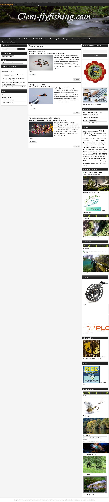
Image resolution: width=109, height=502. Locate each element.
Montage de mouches (68, 39)
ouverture (85, 149)
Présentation (12, 39)
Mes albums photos (55, 39)
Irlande (88, 142)
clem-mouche (96, 133)
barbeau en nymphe (87, 131)
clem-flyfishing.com (6, 5)
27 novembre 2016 (41, 87)
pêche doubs (90, 163)
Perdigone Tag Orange (37, 85)
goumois (95, 140)
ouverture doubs (91, 149)
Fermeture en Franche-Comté (90, 117)
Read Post (76, 79)
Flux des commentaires (8, 100)
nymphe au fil (100, 145)
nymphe (94, 145)
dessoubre (100, 135)
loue (91, 142)
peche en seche (100, 154)
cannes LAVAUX (95, 131)
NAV (92, 145)
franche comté (89, 140)
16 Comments (62, 120)
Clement (32, 53)
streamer (96, 163)
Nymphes (61, 87)
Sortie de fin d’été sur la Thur (90, 120)
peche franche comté (88, 156)
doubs (105, 135)
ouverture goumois (99, 149)
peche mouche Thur (95, 158)
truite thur (85, 165)
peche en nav (100, 151)
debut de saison (92, 135)
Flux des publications (7, 97)
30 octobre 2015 (40, 120)
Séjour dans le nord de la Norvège (91, 122)
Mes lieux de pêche (24, 39)
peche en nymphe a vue (88, 154)
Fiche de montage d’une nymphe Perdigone (44, 118)
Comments (62, 53)
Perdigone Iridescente (37, 51)
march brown (96, 143)
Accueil (4, 39)
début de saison (86, 138)
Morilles (88, 145)
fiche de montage (97, 138)
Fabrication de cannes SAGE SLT (17, 86)
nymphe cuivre (100, 147)
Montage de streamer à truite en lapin (92, 112)
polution (85, 163)
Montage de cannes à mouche (86, 39)
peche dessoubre (90, 151)
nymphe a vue (89, 147)
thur (100, 163)
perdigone (105, 160)
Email (84, 48)
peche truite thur (90, 161)
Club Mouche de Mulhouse (9, 42)
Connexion (4, 95)
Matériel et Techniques (39, 39)
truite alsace (104, 163)
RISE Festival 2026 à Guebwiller (91, 115)
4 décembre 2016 (41, 53)
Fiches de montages (52, 53)
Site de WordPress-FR (7, 102)
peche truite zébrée (98, 161)
